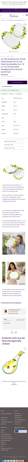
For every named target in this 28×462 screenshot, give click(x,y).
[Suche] (23, 15)
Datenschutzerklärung (5, 434)
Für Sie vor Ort (18, 424)
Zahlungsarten (18, 413)
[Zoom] (25, 24)
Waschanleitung (8, 144)
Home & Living (4, 417)
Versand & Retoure (9, 148)
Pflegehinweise (18, 417)
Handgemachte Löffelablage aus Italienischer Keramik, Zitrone (14, 382)
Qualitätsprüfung (18, 415)
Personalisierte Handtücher (7, 422)
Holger (5, 319)
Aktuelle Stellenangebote (20, 420)
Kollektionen (3, 420)
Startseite (3, 20)
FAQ (2, 446)
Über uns (3, 432)
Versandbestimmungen (6, 436)
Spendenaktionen (18, 422)
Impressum (3, 444)
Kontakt (2, 430)
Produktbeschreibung (10, 141)
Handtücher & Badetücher (6, 413)
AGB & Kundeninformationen (7, 438)
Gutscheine (3, 424)
